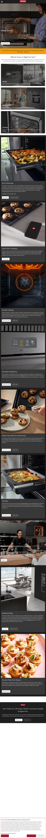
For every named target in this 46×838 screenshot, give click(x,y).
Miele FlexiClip (24, 503)
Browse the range (5, 43)
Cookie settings (40, 835)
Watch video (15, 320)
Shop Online (26, 51)
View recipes (5, 197)
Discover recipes (6, 691)
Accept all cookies (5, 835)
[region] (23, 828)
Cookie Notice (13, 833)
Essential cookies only (31, 835)
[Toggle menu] (2, 1)
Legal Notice (3, 833)
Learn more (5, 628)
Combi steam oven (30, 620)
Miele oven (22, 375)
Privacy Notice (8, 833)
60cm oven (13, 620)
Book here (4, 560)
